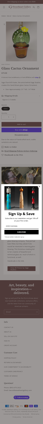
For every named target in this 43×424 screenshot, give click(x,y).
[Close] (39, 186)
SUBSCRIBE (21, 232)
